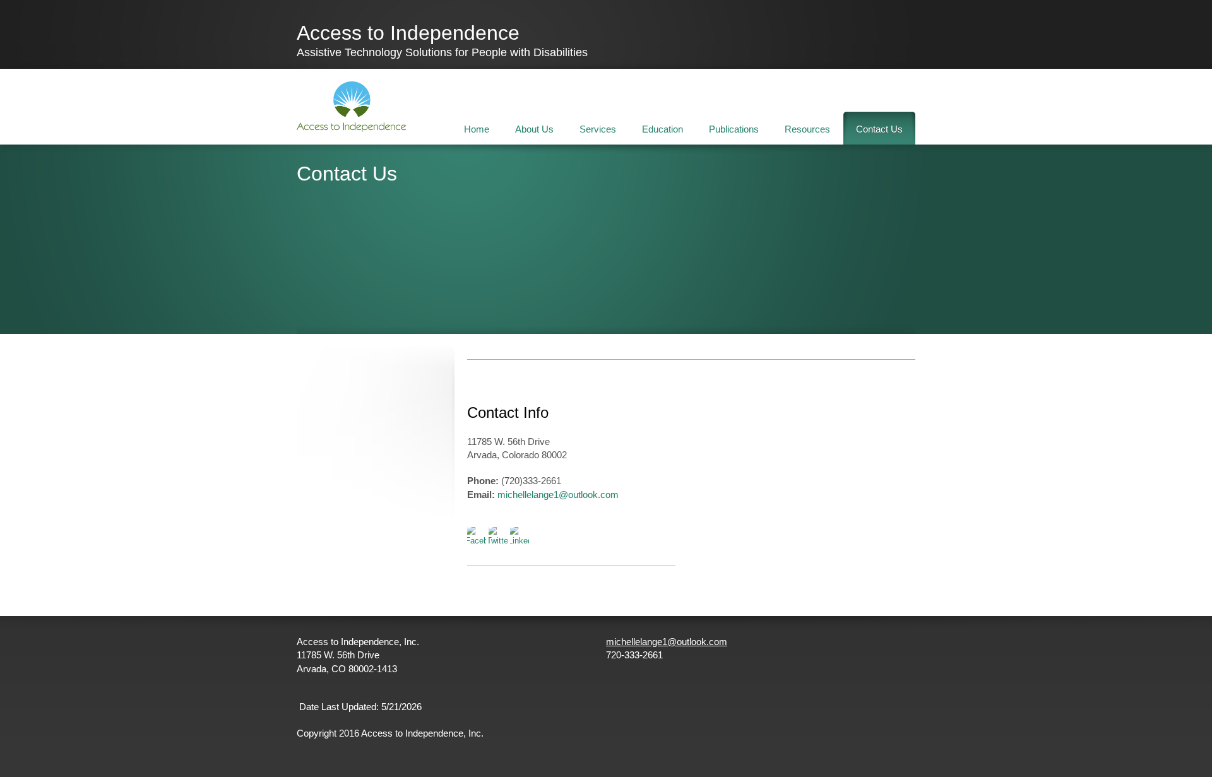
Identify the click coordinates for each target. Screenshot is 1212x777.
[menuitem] (476, 128)
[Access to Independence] (351, 106)
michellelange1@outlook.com (558, 494)
